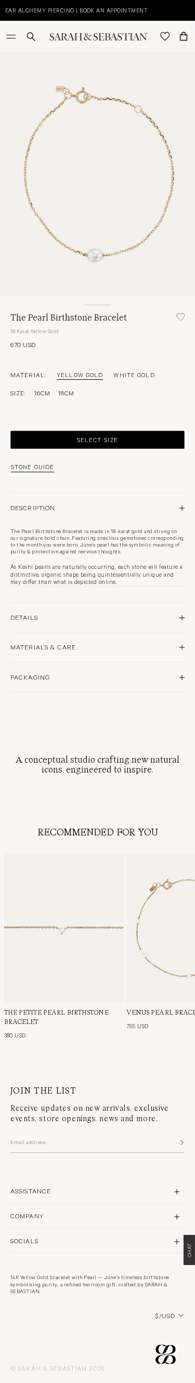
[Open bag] (183, 36)
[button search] (31, 37)
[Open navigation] (12, 36)
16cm (42, 392)
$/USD (165, 1315)
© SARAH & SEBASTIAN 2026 (57, 1368)
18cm (66, 392)
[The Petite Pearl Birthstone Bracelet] (64, 928)
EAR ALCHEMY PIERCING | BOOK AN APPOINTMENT (76, 10)
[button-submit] (181, 1142)
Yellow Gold (80, 374)
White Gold (133, 374)
